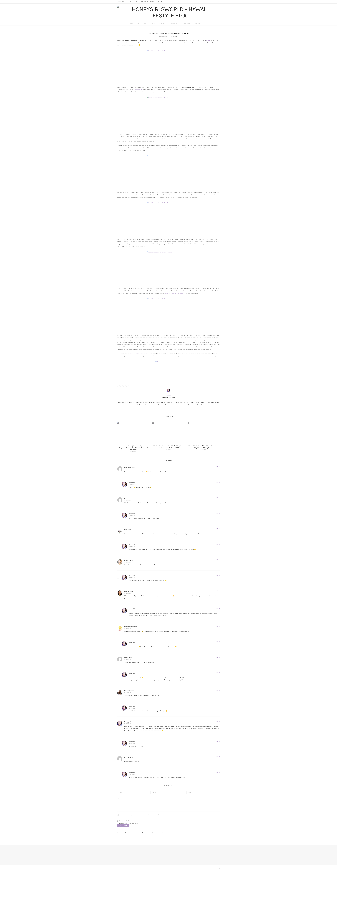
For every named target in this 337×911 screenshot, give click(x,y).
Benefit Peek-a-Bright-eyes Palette (174, 293)
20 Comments (174, 36)
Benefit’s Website (137, 89)
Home (131, 23)
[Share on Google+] (124, 386)
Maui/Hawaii (173, 23)
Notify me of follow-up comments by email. (131, 821)
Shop (153, 23)
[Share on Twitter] (109, 46)
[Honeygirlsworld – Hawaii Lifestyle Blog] (168, 12)
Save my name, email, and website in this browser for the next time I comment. (142, 815)
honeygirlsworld (168, 398)
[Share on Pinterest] (127, 386)
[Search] (205, 23)
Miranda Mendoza (129, 591)
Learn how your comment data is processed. (151, 832)
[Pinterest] (109, 51)
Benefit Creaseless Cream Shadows (139, 353)
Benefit (208, 40)
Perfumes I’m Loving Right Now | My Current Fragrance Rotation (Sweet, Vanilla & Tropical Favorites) (133, 447)
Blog (139, 23)
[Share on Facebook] (109, 42)
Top (219, 868)
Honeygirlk (132, 483)
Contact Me (186, 23)
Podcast (198, 23)
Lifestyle (161, 23)
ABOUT (146, 23)
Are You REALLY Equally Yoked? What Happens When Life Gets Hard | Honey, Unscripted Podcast (146, 1)
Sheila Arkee (128, 657)
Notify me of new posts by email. (128, 823)
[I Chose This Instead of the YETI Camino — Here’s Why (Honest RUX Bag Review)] (203, 433)
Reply (218, 466)
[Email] (109, 55)
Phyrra (126, 498)
